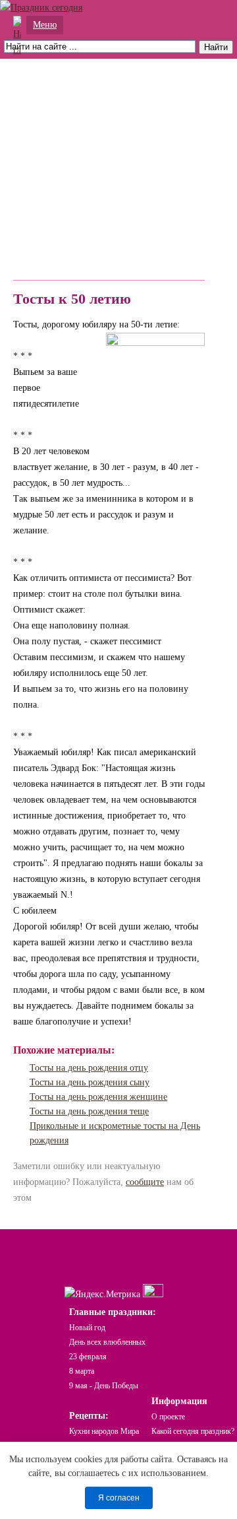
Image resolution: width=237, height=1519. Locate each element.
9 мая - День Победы (103, 1385)
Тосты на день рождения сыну (89, 1082)
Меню (45, 25)
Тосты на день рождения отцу (89, 1068)
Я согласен (119, 1497)
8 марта (81, 1371)
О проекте (168, 1416)
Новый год (87, 1327)
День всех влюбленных (107, 1342)
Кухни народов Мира (104, 1431)
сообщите (145, 1182)
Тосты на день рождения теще (89, 1111)
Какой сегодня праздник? (192, 1431)
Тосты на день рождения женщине (98, 1097)
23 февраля (88, 1356)
